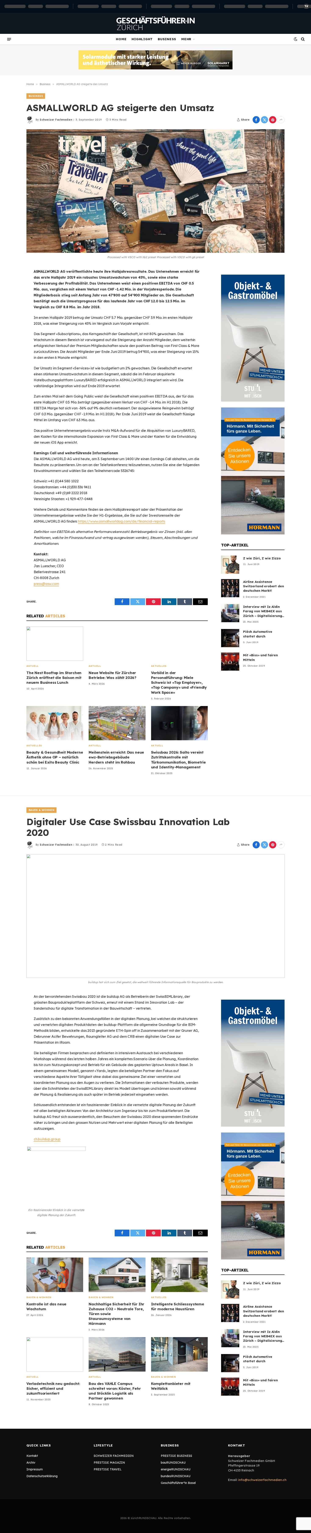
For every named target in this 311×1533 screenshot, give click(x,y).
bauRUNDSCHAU (173, 1462)
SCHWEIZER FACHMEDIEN (114, 1456)
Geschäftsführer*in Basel (178, 1483)
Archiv (30, 1462)
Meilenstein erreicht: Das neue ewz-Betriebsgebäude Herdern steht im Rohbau (116, 757)
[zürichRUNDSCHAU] (155, 23)
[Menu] (9, 39)
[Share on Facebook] (256, 119)
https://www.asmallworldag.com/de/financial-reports (121, 521)
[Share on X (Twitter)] (264, 119)
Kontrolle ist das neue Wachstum (46, 1306)
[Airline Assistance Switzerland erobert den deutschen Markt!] (230, 588)
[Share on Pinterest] (272, 119)
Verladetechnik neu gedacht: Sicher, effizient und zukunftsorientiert (53, 1388)
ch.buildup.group (47, 1139)
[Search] (302, 39)
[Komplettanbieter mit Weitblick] (179, 1354)
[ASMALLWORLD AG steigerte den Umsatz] (155, 191)
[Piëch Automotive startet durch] (230, 638)
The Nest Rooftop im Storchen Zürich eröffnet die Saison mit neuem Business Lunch (53, 677)
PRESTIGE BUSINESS (176, 1456)
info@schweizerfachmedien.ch (262, 1480)
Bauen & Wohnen (41, 810)
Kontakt (32, 1456)
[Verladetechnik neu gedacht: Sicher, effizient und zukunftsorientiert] (54, 1354)
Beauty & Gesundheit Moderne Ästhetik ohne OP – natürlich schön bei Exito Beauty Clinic (54, 757)
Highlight (142, 39)
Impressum (34, 1469)
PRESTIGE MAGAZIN (109, 1462)
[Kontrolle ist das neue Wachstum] (54, 1275)
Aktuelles (159, 666)
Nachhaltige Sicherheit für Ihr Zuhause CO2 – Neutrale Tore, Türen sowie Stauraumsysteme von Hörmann (116, 1314)
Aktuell (32, 666)
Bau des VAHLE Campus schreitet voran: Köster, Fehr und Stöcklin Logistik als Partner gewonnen (115, 1390)
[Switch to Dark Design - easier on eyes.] (295, 39)
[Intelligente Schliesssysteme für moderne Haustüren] (179, 1275)
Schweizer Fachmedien (56, 119)
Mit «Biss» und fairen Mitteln (260, 657)
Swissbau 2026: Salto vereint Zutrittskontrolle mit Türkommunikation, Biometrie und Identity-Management (178, 759)
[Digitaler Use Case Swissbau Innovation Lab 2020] (155, 916)
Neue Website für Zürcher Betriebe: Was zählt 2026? (112, 675)
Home (121, 39)
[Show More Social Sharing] (281, 119)
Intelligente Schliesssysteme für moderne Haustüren (177, 1306)
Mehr (186, 39)
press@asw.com (46, 584)
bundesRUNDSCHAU (175, 1476)
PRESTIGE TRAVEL (108, 1469)
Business (167, 39)
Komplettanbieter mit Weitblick (171, 1386)
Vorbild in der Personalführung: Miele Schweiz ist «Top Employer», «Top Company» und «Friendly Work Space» (179, 682)
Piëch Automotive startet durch (257, 634)
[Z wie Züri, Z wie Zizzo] (230, 565)
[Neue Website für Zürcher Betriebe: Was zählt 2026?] (117, 643)
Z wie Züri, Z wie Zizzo (262, 558)
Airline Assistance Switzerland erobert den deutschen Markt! (263, 586)
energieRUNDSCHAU (175, 1469)
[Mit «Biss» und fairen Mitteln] (230, 661)
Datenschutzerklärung (42, 1476)
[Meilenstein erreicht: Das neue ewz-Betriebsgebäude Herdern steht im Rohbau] (117, 723)
